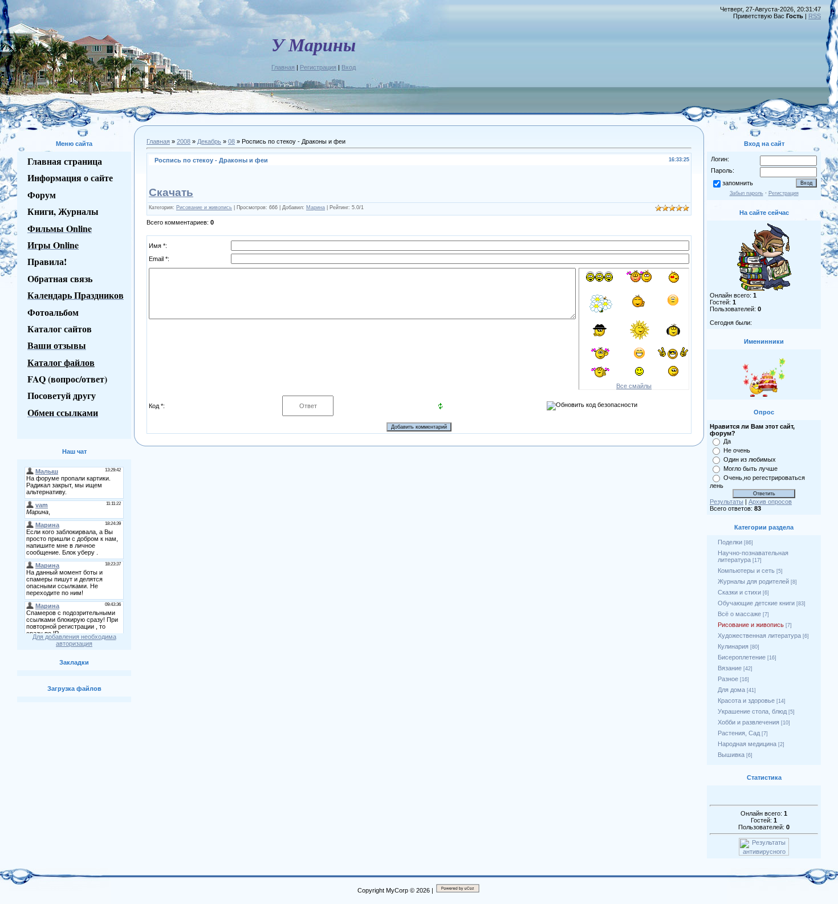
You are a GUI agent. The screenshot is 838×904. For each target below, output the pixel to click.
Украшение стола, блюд (752, 711)
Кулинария (733, 646)
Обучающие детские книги (756, 603)
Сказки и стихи (739, 592)
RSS (814, 16)
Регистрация (318, 67)
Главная (283, 67)
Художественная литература (759, 635)
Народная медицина (747, 743)
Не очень (736, 450)
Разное (728, 678)
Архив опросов (770, 501)
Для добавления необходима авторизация (74, 640)
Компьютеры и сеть (746, 570)
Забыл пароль (746, 193)
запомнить (737, 183)
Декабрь (209, 141)
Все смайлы (634, 385)
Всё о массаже (739, 613)
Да (727, 441)
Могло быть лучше (750, 468)
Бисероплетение (742, 657)
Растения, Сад (739, 733)
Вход (348, 67)
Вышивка (731, 754)
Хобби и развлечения (748, 722)
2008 (183, 141)
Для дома (731, 689)
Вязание (730, 668)
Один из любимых (749, 459)
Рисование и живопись (204, 207)
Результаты (726, 501)
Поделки (730, 542)
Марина (315, 207)
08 (231, 141)
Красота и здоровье (746, 700)
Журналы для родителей (753, 581)
